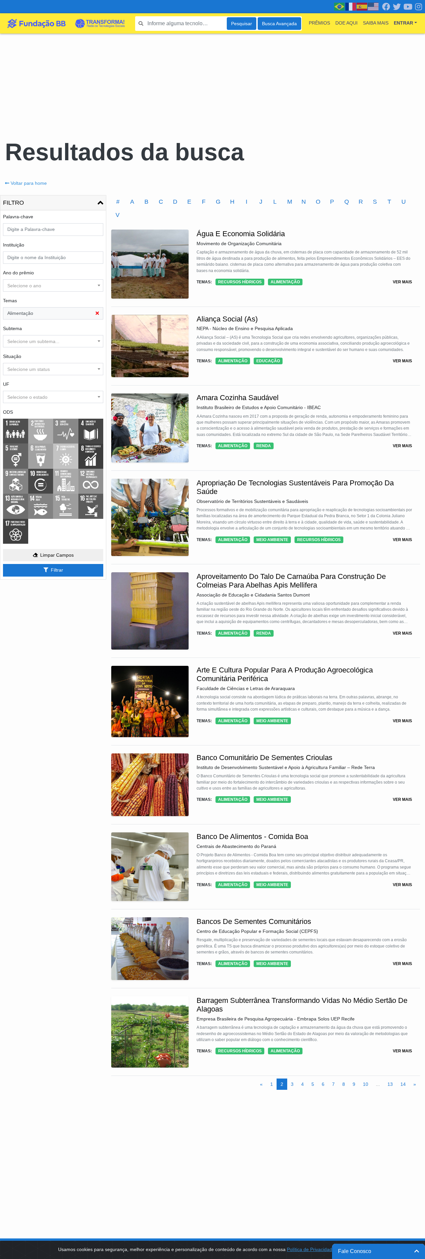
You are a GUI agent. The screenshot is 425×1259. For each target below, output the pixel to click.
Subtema (12, 328)
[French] (351, 6)
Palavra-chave (18, 216)
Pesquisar (241, 23)
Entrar (403, 23)
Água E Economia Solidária (241, 234)
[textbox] (53, 285)
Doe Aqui (346, 23)
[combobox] (53, 285)
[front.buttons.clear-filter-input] (97, 313)
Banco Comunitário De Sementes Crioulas (264, 757)
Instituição (13, 244)
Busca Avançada (279, 23)
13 (390, 1084)
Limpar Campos (57, 555)
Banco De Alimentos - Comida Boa (252, 836)
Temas (10, 300)
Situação (12, 356)
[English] (373, 6)
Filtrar (57, 570)
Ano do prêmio (18, 272)
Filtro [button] (13, 202)
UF (6, 384)
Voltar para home (29, 183)
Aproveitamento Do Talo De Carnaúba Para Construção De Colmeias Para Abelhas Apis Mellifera (291, 580)
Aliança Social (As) (227, 319)
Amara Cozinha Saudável (238, 397)
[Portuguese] (339, 6)
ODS (8, 412)
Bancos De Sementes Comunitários (254, 921)
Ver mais (402, 282)
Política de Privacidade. (311, 1249)
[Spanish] (362, 6)
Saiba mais (375, 23)
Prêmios (319, 23)
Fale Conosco (354, 1251)
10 (365, 1084)
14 (403, 1084)
